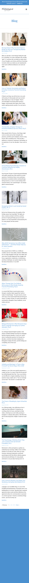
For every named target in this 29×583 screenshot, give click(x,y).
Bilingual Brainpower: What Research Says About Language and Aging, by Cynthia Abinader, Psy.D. (14, 325)
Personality (4, 557)
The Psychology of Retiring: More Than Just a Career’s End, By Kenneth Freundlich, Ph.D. (13, 441)
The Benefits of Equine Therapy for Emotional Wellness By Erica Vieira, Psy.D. (14, 127)
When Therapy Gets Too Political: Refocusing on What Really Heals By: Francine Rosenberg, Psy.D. (12, 285)
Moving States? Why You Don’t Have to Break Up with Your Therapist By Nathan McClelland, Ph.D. (13, 49)
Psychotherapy (5, 531)
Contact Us (19, 3)
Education (4, 573)
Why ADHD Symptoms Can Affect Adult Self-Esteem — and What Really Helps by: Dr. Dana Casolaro (14, 244)
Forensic (4, 553)
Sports (3, 570)
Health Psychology (6, 540)
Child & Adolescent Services (9, 535)
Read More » (4, 69)
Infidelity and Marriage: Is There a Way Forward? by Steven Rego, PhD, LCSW (13, 365)
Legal (3, 568)
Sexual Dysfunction (6, 538)
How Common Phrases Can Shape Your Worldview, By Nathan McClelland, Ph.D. (13, 481)
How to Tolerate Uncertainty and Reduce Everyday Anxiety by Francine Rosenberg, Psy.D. (14, 89)
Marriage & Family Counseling (9, 533)
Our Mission (5, 518)
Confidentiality (5, 523)
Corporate (4, 566)
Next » (17, 505)
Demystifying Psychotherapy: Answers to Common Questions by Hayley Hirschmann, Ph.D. (14, 167)
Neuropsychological (7, 551)
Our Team (4, 520)
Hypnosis (4, 542)
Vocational (4, 555)
